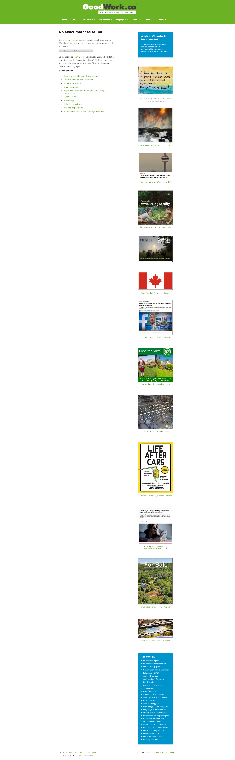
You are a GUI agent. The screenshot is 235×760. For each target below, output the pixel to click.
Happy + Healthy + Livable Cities (156, 431)
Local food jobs (149, 691)
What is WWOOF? (146, 227)
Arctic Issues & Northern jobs (155, 712)
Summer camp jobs (151, 688)
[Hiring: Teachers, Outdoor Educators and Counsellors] (155, 249)
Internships (69, 100)
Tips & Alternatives (162, 384)
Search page (93, 76)
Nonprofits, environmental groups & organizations (153, 720)
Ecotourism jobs (149, 700)
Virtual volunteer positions (153, 736)
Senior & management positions (78, 79)
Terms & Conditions (68, 752)
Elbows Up (158, 293)
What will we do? (164, 182)
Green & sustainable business (155, 697)
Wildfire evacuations (148, 145)
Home (64, 19)
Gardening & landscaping (153, 685)
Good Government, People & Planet (155, 640)
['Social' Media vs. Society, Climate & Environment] (155, 526)
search (77, 57)
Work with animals (150, 676)
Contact (149, 19)
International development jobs (156, 716)
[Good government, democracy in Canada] (155, 629)
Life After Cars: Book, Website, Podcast (156, 496)
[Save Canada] (155, 281)
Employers (121, 19)
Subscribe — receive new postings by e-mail (84, 111)
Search (146, 739)
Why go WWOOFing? (163, 227)
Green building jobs (151, 703)
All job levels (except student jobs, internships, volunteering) (85, 91)
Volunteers (104, 19)
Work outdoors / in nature (153, 679)
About (135, 19)
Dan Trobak (169, 752)
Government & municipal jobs (155, 724)
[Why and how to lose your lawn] (155, 365)
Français (162, 19)
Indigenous (147, 673)
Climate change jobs (151, 667)
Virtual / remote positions (153, 730)
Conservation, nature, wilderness (156, 670)
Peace (166, 293)
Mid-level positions (72, 83)
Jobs (74, 19)
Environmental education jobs (155, 664)
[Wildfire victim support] (155, 126)
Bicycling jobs (148, 682)
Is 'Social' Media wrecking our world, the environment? (152, 547)
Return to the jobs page (75, 76)
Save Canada (146, 293)
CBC (141, 337)
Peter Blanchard (156, 752)
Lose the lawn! (146, 384)
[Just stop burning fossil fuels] (155, 166)
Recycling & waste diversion (154, 709)
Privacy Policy (83, 752)
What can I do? (164, 145)
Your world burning (147, 182)
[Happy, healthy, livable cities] (155, 412)
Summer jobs (70, 96)
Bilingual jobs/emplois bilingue (155, 727)
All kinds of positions (73, 107)
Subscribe (154, 739)
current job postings (77, 40)
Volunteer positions (73, 104)
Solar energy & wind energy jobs (156, 706)
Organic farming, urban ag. (154, 694)
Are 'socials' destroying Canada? (158, 337)
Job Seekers (87, 19)
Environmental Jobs (151, 660)
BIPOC (156, 673)
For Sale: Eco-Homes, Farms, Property (155, 607)
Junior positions (71, 87)
